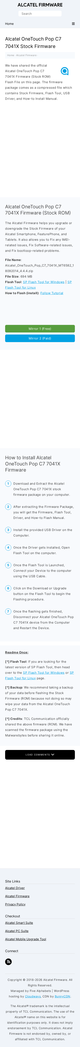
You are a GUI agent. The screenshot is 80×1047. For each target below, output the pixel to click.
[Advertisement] (40, 148)
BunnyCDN (62, 996)
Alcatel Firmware (40, 5)
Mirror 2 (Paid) (40, 338)
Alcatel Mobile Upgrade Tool (25, 939)
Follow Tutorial (51, 293)
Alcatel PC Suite (17, 931)
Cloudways (33, 996)
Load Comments (38, 754)
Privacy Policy (15, 904)
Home (10, 55)
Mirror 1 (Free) (40, 329)
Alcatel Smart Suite (19, 923)
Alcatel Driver (15, 888)
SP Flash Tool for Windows (44, 282)
